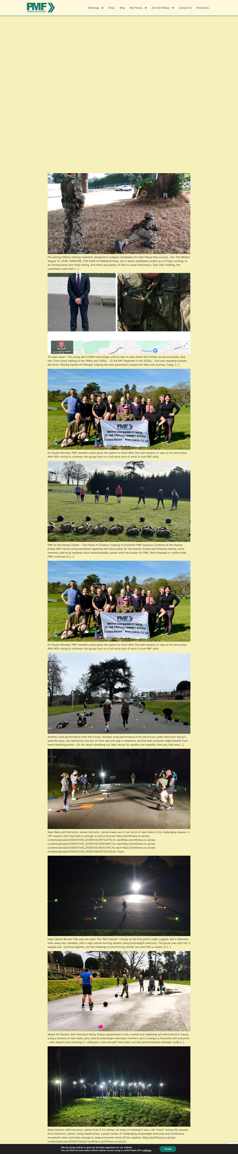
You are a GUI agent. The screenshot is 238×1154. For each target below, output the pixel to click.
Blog (122, 7)
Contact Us (185, 7)
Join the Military (161, 7)
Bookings (93, 7)
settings (147, 1150)
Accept (167, 1148)
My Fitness (136, 7)
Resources (202, 7)
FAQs (111, 7)
